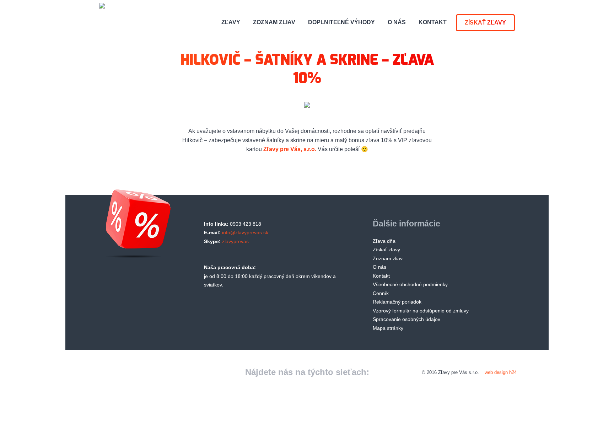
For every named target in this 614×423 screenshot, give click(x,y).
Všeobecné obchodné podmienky (410, 284)
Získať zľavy (485, 23)
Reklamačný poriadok (397, 302)
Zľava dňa (384, 241)
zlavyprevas (235, 241)
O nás (397, 22)
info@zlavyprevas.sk (245, 232)
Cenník (381, 293)
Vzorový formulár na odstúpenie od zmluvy (421, 311)
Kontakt (433, 22)
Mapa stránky (388, 328)
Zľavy (230, 22)
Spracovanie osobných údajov (406, 319)
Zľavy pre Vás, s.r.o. (289, 149)
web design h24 (501, 372)
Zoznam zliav (274, 22)
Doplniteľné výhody (341, 22)
